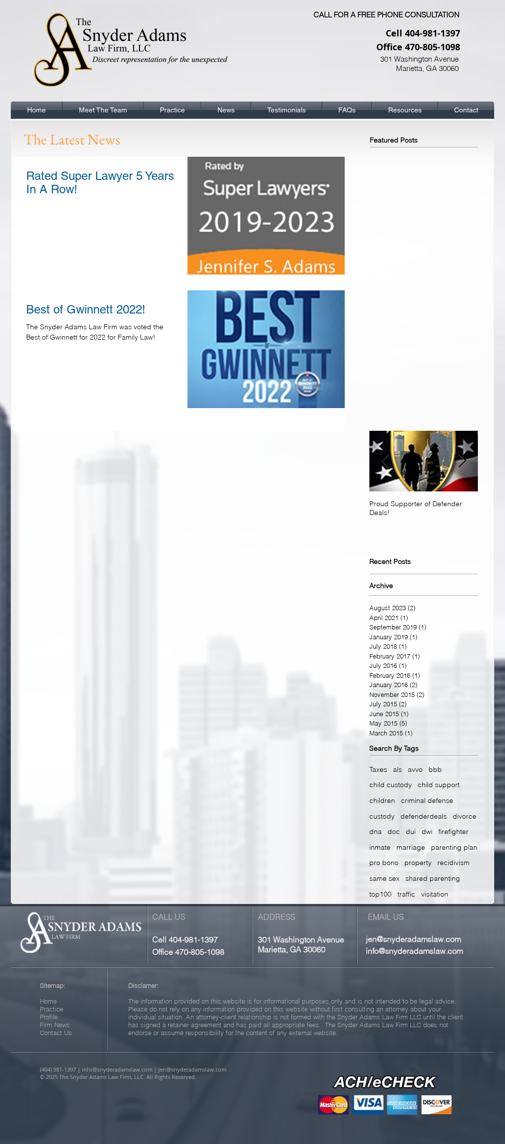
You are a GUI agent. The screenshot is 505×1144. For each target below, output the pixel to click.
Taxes (378, 769)
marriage (411, 847)
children (382, 800)
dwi (427, 831)
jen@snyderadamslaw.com (413, 939)
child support (439, 784)
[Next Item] (462, 461)
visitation (434, 894)
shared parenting (432, 878)
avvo (415, 769)
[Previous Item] (385, 461)
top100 (380, 894)
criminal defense (427, 800)
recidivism (453, 862)
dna (375, 831)
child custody (390, 784)
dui (411, 831)
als (397, 769)
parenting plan (454, 847)
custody (382, 816)
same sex (384, 878)
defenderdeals (423, 816)
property (418, 862)
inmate (380, 847)
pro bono (383, 862)
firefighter (453, 831)
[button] (103, 110)
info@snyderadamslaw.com (414, 951)
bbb (435, 769)
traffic (406, 894)
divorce (464, 816)
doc (394, 831)
